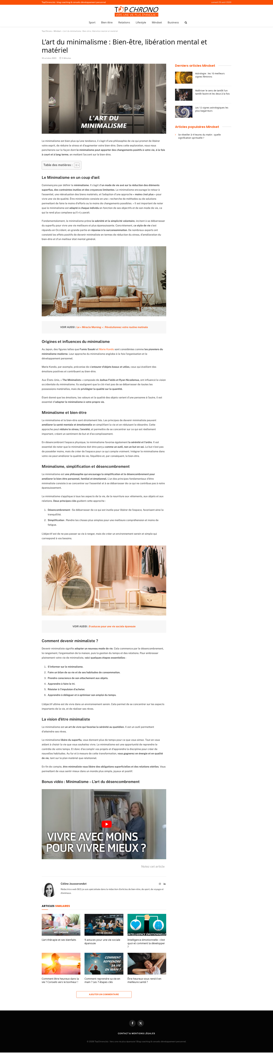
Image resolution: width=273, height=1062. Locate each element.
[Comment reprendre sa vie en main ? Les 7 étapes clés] (104, 964)
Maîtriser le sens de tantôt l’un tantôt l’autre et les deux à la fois (212, 92)
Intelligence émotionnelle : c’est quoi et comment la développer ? (146, 943)
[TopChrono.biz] (136, 12)
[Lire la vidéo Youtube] (107, 824)
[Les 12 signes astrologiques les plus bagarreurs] (183, 112)
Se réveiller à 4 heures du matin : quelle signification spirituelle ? (199, 136)
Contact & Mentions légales (136, 1033)
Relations (124, 22)
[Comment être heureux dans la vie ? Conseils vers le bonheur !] (61, 964)
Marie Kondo (107, 349)
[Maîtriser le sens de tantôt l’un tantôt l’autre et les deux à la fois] (183, 95)
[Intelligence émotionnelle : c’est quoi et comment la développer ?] (146, 925)
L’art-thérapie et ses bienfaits (59, 940)
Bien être (107, 22)
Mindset (157, 22)
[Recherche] (185, 22)
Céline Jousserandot (74, 883)
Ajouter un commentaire (104, 994)
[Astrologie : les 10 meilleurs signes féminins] (183, 78)
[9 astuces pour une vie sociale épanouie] (104, 925)
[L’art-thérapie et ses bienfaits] (61, 925)
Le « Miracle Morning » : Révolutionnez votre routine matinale (112, 327)
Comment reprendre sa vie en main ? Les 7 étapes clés (102, 980)
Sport (92, 22)
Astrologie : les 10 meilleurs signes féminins (210, 75)
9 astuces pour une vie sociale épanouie (112, 626)
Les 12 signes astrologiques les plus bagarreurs (211, 109)
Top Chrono (47, 31)
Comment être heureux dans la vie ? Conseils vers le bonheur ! (60, 980)
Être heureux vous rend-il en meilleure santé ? (144, 980)
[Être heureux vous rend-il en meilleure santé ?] (146, 964)
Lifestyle (141, 22)
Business (173, 22)
